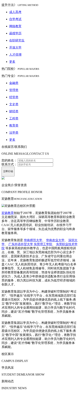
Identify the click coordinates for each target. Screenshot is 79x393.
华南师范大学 (33, 240)
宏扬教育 (8, 213)
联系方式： (9, 164)
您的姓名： (9, 160)
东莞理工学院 (43, 244)
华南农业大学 (55, 240)
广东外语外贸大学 (20, 244)
